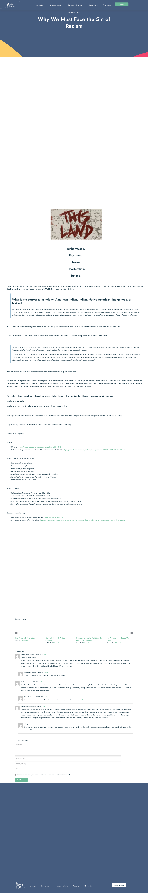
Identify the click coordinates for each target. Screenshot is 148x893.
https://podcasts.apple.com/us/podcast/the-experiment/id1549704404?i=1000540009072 (94, 450)
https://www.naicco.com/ (89, 700)
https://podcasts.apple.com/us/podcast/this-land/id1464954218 (41, 447)
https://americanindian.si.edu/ (55, 517)
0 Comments (25, 640)
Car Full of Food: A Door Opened (55, 639)
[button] (16, 633)
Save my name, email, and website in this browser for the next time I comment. (43, 775)
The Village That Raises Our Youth (118, 639)
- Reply (44, 654)
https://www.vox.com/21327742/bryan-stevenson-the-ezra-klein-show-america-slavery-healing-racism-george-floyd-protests (82, 520)
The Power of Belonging (25, 637)
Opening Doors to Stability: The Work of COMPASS (89, 639)
